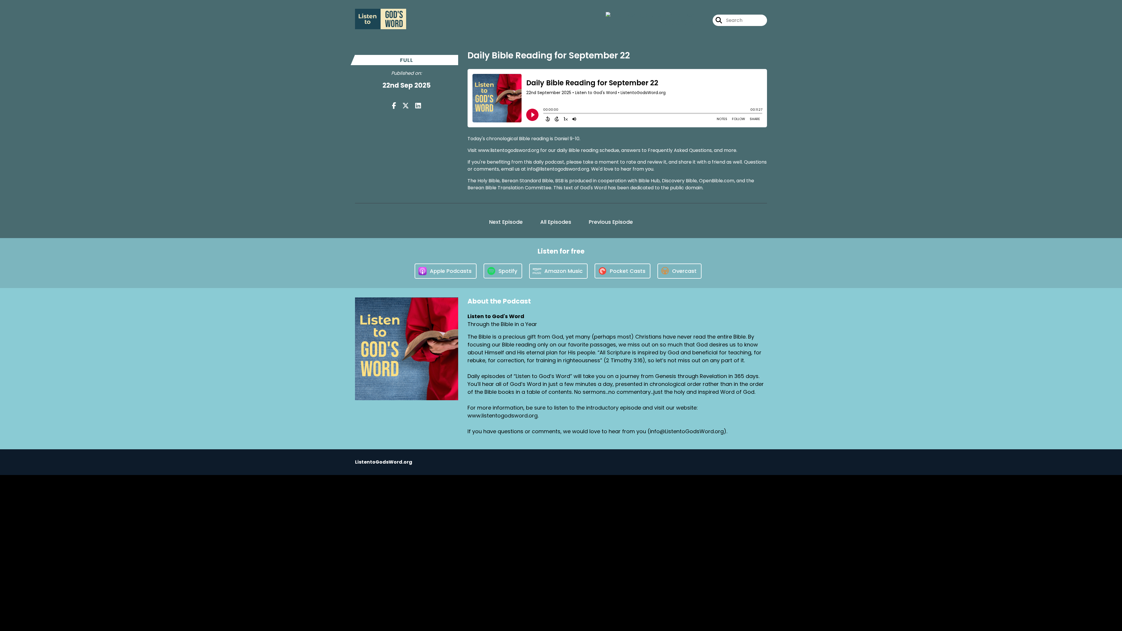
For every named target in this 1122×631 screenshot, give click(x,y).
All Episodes (555, 222)
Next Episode (506, 222)
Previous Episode (611, 222)
